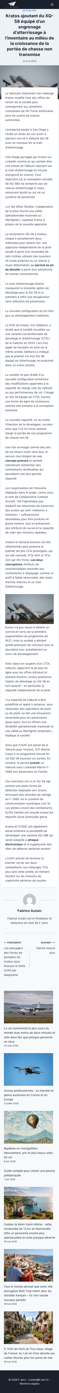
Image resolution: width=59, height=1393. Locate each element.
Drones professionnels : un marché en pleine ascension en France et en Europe (29, 1095)
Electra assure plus (45, 947)
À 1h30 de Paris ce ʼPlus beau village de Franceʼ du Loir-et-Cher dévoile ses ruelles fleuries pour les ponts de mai (29, 1353)
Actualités (29, 10)
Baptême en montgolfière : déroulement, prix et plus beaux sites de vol (28, 1153)
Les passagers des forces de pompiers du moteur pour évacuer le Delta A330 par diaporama (14, 959)
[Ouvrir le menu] (52, 4)
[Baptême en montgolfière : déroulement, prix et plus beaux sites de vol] (29, 1127)
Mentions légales (29, 1383)
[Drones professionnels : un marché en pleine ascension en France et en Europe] (29, 1069)
